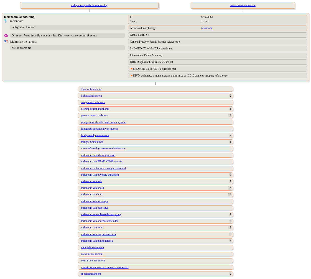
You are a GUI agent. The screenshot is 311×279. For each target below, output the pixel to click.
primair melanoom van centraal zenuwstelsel (104, 267)
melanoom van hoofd (92, 187)
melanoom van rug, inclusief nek (98, 234)
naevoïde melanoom (91, 254)
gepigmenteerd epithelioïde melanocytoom (103, 122)
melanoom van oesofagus (94, 207)
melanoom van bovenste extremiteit (100, 174)
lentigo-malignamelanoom (95, 135)
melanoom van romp (92, 227)
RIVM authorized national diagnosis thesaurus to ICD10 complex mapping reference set (180, 75)
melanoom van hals (91, 181)
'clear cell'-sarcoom (91, 89)
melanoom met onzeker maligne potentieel (103, 168)
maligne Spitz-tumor (92, 141)
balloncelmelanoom (91, 95)
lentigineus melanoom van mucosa (99, 128)
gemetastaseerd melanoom (95, 115)
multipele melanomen (92, 247)
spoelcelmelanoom (91, 273)
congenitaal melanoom (93, 102)
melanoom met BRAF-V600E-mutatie (101, 161)
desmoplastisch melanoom (95, 108)
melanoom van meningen (94, 201)
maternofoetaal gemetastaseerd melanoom (103, 148)
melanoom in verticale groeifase (98, 155)
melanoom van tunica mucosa (97, 240)
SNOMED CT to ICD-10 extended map (154, 68)
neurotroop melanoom (93, 260)
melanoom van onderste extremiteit (99, 221)
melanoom (206, 28)
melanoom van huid (91, 194)
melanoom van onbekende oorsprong (101, 214)
